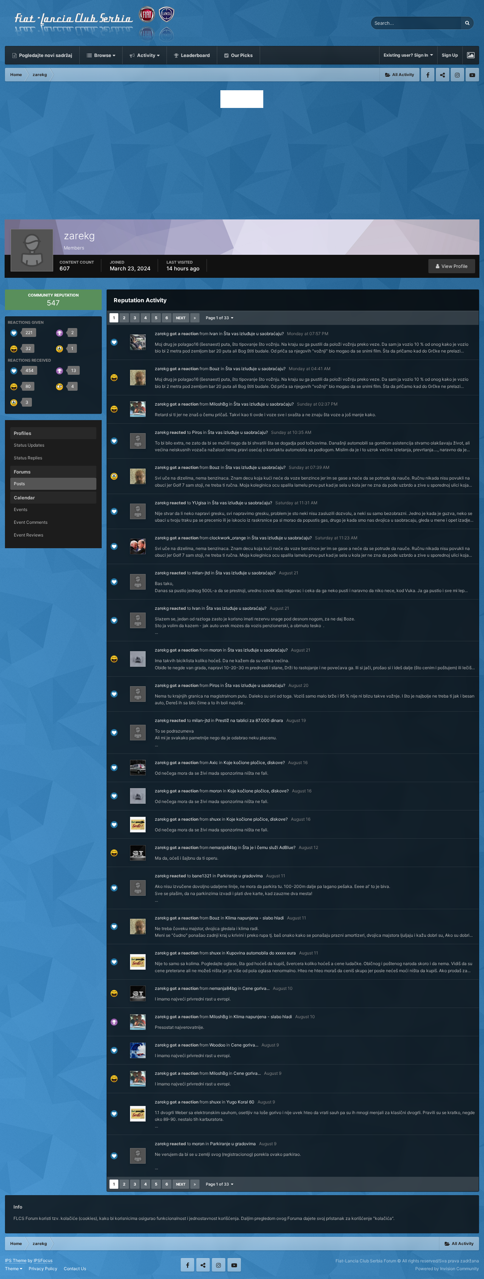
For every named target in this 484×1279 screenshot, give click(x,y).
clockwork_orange (227, 537)
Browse (102, 55)
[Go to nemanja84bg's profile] (138, 853)
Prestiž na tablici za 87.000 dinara (249, 720)
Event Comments (30, 522)
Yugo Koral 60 (240, 1102)
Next (181, 318)
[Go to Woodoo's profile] (138, 1050)
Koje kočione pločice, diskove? (254, 762)
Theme (12, 1268)
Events (20, 509)
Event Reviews (28, 535)
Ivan (213, 333)
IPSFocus (43, 1260)
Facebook (427, 74)
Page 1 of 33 (218, 317)
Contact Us (75, 1268)
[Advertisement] (242, 161)
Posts (19, 483)
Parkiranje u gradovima (240, 875)
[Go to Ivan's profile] (138, 342)
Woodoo (217, 1045)
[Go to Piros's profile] (138, 694)
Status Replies (28, 457)
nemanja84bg (223, 847)
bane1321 (202, 875)
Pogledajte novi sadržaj (45, 55)
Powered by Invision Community (447, 1268)
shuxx (215, 819)
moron (215, 650)
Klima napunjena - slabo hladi (254, 917)
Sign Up (450, 55)
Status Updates (29, 445)
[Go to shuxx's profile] (138, 824)
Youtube (472, 74)
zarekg (162, 333)
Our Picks (241, 55)
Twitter (442, 74)
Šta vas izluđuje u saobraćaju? (254, 333)
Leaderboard (195, 55)
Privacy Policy (43, 1268)
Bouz (214, 368)
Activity (146, 55)
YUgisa (199, 502)
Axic (213, 762)
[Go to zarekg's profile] (138, 441)
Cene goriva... (256, 988)
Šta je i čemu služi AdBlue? (269, 847)
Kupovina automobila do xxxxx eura (261, 953)
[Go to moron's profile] (138, 659)
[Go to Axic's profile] (138, 767)
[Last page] (194, 317)
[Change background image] (471, 55)
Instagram (457, 74)
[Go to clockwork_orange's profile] (138, 546)
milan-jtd (201, 572)
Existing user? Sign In (407, 55)
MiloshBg (218, 404)
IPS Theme (16, 1260)
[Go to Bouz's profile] (138, 377)
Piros (197, 432)
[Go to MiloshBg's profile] (138, 409)
